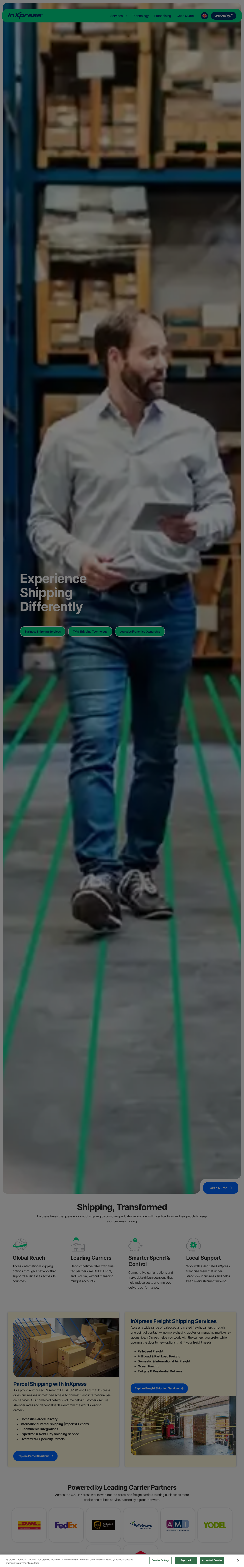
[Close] (238, 1560)
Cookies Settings (161, 1560)
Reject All (186, 1560)
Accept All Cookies (212, 1560)
